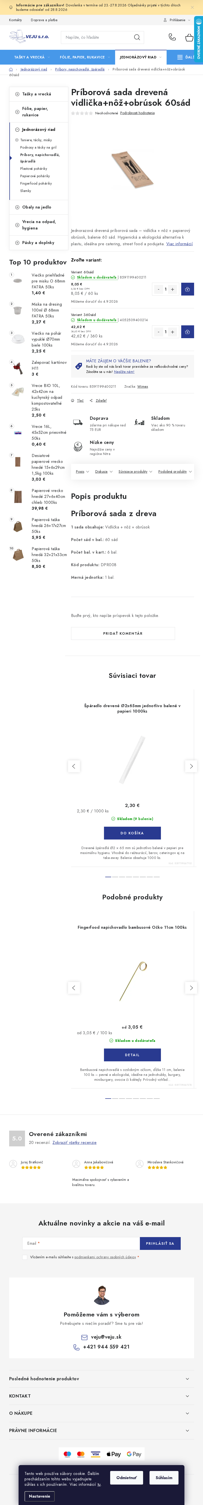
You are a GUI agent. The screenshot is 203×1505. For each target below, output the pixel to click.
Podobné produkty (172, 471)
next (191, 766)
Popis (80, 471)
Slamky (25, 190)
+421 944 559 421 (173, 37)
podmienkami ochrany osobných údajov (105, 1257)
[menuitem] (32, 57)
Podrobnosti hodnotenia (137, 113)
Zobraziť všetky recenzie (74, 1142)
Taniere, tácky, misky (36, 140)
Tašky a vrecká (36, 94)
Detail (132, 1054)
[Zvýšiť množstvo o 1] (172, 289)
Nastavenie (39, 1496)
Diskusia (101, 471)
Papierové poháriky (35, 176)
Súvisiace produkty (133, 471)
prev (74, 766)
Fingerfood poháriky (36, 183)
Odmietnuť (126, 1478)
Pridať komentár (123, 633)
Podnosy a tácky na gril (38, 147)
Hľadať (137, 37)
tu (99, 1484)
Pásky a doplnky (38, 242)
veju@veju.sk (106, 1337)
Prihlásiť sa (160, 1243)
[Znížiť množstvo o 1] (158, 289)
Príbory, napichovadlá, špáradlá (40, 158)
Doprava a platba (44, 20)
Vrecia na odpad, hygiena (39, 225)
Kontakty (15, 20)
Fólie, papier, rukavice (35, 112)
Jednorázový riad (38, 129)
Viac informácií (179, 244)
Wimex (142, 386)
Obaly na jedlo (36, 207)
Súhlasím (164, 1478)
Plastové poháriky (33, 168)
